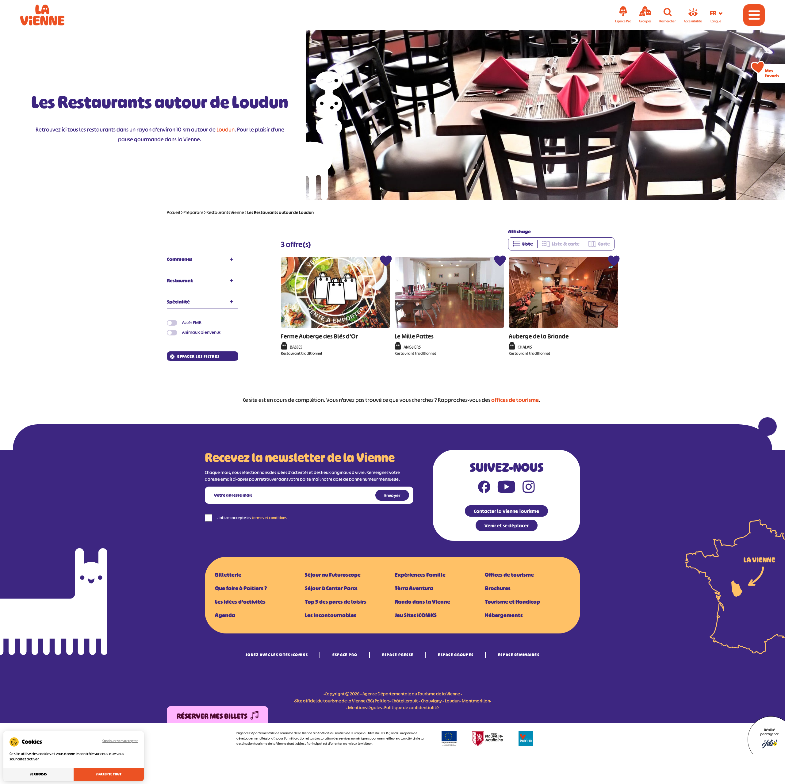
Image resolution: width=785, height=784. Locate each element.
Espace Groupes (455, 654)
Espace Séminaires (518, 654)
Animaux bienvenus (201, 332)
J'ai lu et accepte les (252, 517)
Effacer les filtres (198, 356)
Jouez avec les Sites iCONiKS (277, 654)
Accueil (173, 212)
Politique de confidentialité (411, 707)
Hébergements (504, 615)
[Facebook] (484, 488)
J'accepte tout (108, 774)
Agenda (225, 615)
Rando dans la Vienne (422, 602)
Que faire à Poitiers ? (241, 588)
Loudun (225, 129)
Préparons (193, 212)
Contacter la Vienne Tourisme (506, 511)
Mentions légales (365, 707)
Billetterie (228, 575)
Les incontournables (330, 615)
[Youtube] (506, 488)
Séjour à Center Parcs (331, 588)
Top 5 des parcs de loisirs (335, 602)
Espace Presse (398, 654)
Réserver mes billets (212, 716)
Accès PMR (191, 322)
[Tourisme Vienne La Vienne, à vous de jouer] (51, 15)
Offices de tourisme (509, 575)
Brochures (498, 588)
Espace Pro (345, 654)
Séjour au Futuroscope (333, 575)
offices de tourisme (515, 400)
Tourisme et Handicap (512, 602)
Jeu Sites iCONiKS (416, 615)
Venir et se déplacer (506, 525)
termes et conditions (269, 517)
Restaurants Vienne (225, 212)
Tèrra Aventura (414, 588)
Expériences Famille (420, 575)
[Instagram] (529, 488)
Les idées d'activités (240, 602)
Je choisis (38, 774)
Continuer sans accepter (120, 741)
